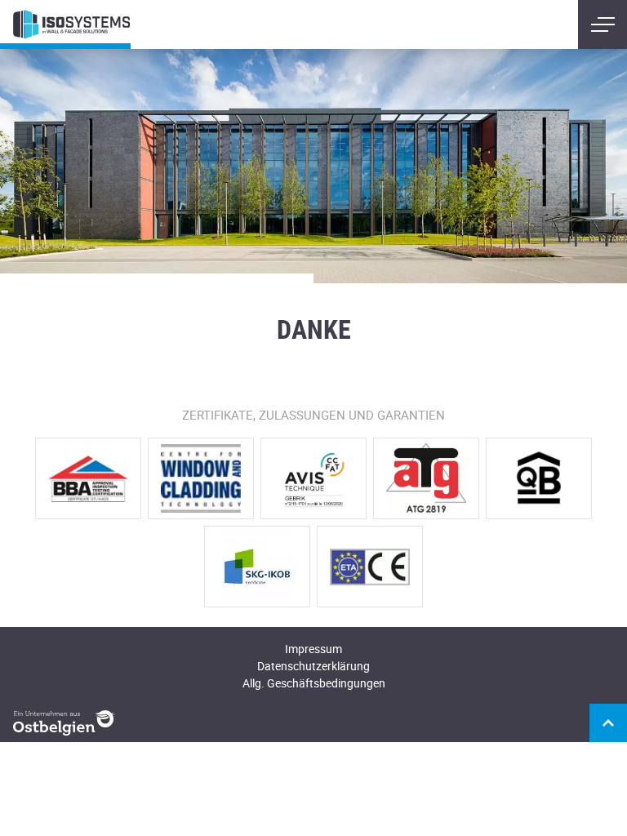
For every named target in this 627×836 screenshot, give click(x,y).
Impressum (313, 648)
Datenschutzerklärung (313, 666)
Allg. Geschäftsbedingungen (313, 683)
